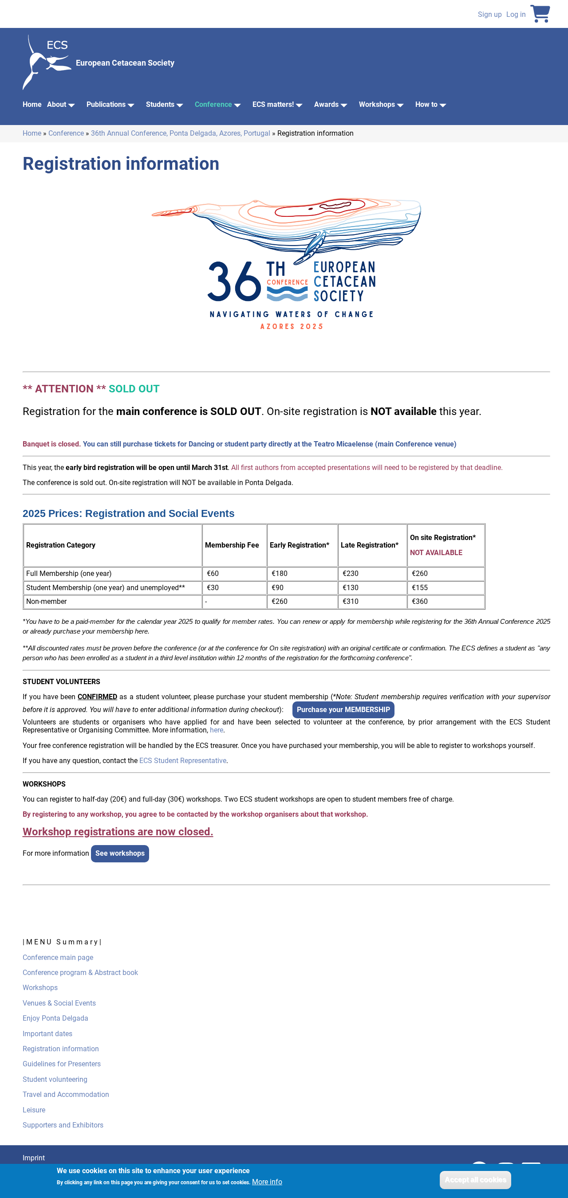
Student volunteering (55, 1079)
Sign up (490, 14)
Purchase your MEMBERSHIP (343, 709)
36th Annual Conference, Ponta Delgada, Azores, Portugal (180, 133)
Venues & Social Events (59, 1003)
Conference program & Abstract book (81, 972)
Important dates (47, 1034)
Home (32, 104)
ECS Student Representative (182, 760)
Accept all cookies (475, 1179)
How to (426, 104)
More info (267, 1182)
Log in (516, 14)
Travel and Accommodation (66, 1094)
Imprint (34, 1158)
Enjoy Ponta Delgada (55, 1018)
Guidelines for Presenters (62, 1064)
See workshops (120, 853)
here (216, 730)
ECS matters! (273, 104)
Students (160, 104)
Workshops (377, 104)
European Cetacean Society (125, 62)
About (56, 104)
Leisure (34, 1110)
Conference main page (58, 957)
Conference (213, 104)
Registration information (61, 1049)
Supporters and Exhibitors (63, 1125)
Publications (106, 104)
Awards (326, 104)
